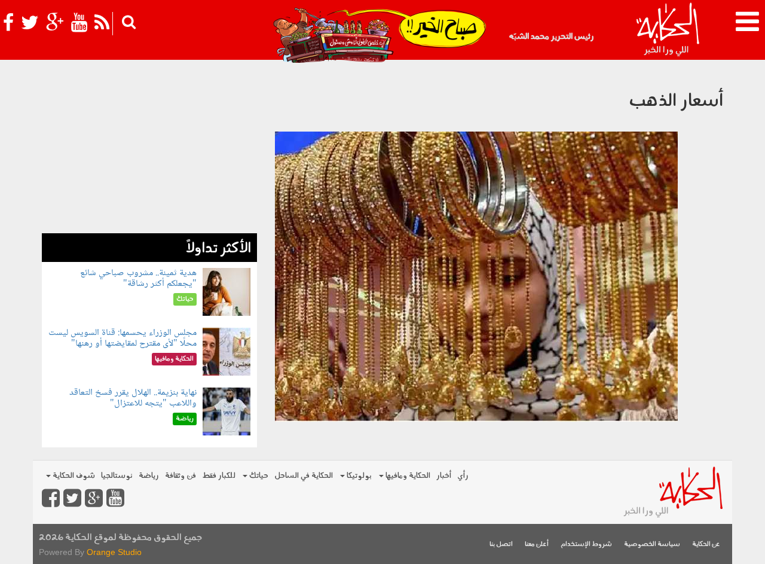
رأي (463, 475)
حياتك (257, 475)
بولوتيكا (358, 475)
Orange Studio (114, 552)
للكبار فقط (218, 475)
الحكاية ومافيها (407, 475)
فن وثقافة (180, 475)
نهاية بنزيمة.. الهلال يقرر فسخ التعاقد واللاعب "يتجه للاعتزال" (133, 398)
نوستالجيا (117, 475)
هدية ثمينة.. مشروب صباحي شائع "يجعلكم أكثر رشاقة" (138, 278)
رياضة (149, 475)
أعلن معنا (537, 544)
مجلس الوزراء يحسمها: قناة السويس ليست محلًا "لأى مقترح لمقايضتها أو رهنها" (122, 338)
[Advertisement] (149, 149)
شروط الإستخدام (586, 544)
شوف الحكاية (73, 475)
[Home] (667, 30)
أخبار (443, 475)
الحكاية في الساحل (303, 475)
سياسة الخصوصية (652, 544)
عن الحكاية (706, 544)
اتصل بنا (501, 544)
